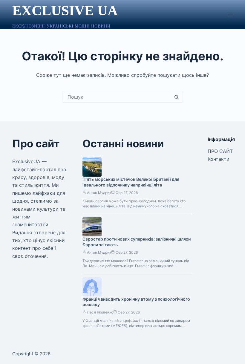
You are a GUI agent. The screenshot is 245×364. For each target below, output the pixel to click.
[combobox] (117, 97)
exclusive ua (65, 10)
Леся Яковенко (100, 312)
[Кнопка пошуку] (176, 97)
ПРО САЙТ (220, 151)
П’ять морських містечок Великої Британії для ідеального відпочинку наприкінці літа (130, 182)
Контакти (218, 159)
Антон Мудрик (99, 192)
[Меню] (230, 14)
